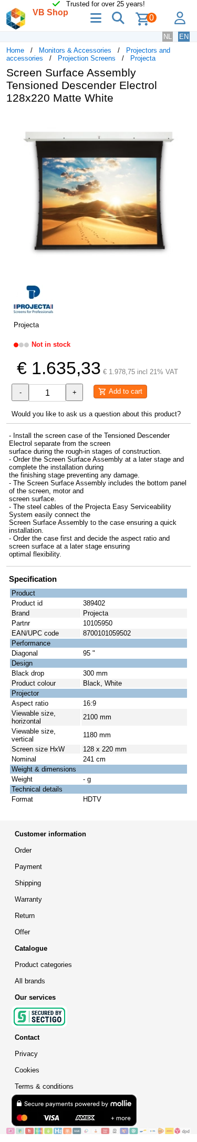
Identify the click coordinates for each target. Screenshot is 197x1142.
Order (23, 850)
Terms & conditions (44, 1086)
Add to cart (124, 391)
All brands (30, 981)
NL (167, 37)
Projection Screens (87, 58)
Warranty (28, 899)
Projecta (142, 58)
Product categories (43, 965)
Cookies (27, 1070)
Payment (28, 867)
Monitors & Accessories (75, 50)
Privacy (26, 1054)
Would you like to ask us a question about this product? (96, 414)
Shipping (28, 883)
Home (15, 50)
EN (184, 37)
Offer (22, 932)
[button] (181, 123)
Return (25, 916)
